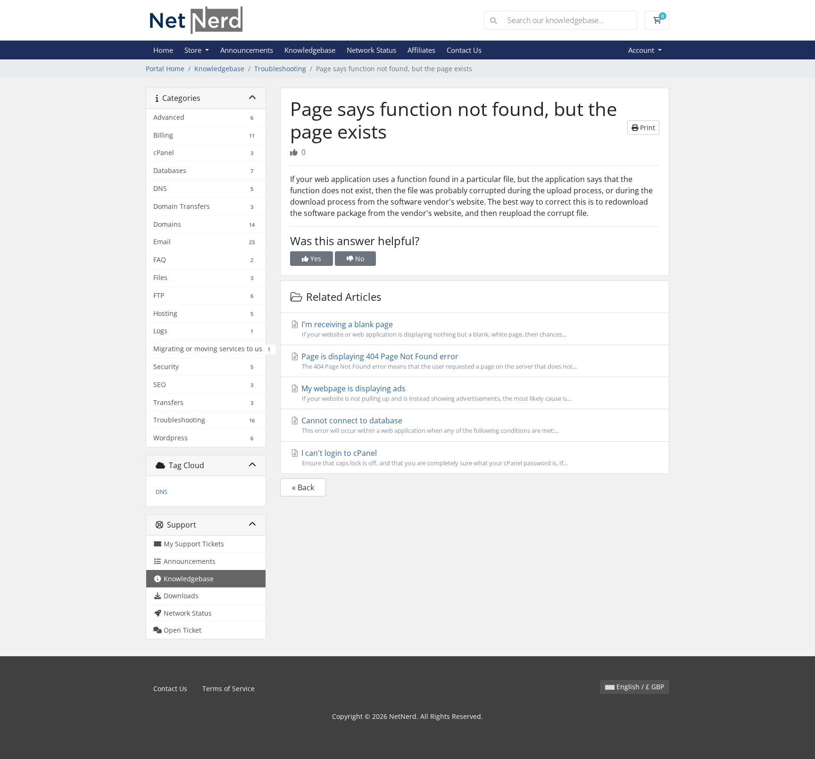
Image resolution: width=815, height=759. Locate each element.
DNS (161, 492)
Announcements (246, 50)
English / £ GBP (639, 686)
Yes (314, 258)
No (358, 258)
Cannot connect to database (429, 425)
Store (193, 50)
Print (646, 127)
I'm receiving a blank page (432, 328)
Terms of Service (228, 688)
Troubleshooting (280, 68)
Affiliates (421, 50)
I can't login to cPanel (433, 457)
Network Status (371, 50)
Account (642, 50)
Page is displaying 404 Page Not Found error (438, 361)
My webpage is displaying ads (435, 393)
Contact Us (464, 50)
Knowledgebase (309, 50)
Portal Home (165, 68)
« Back (303, 487)
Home (163, 50)
